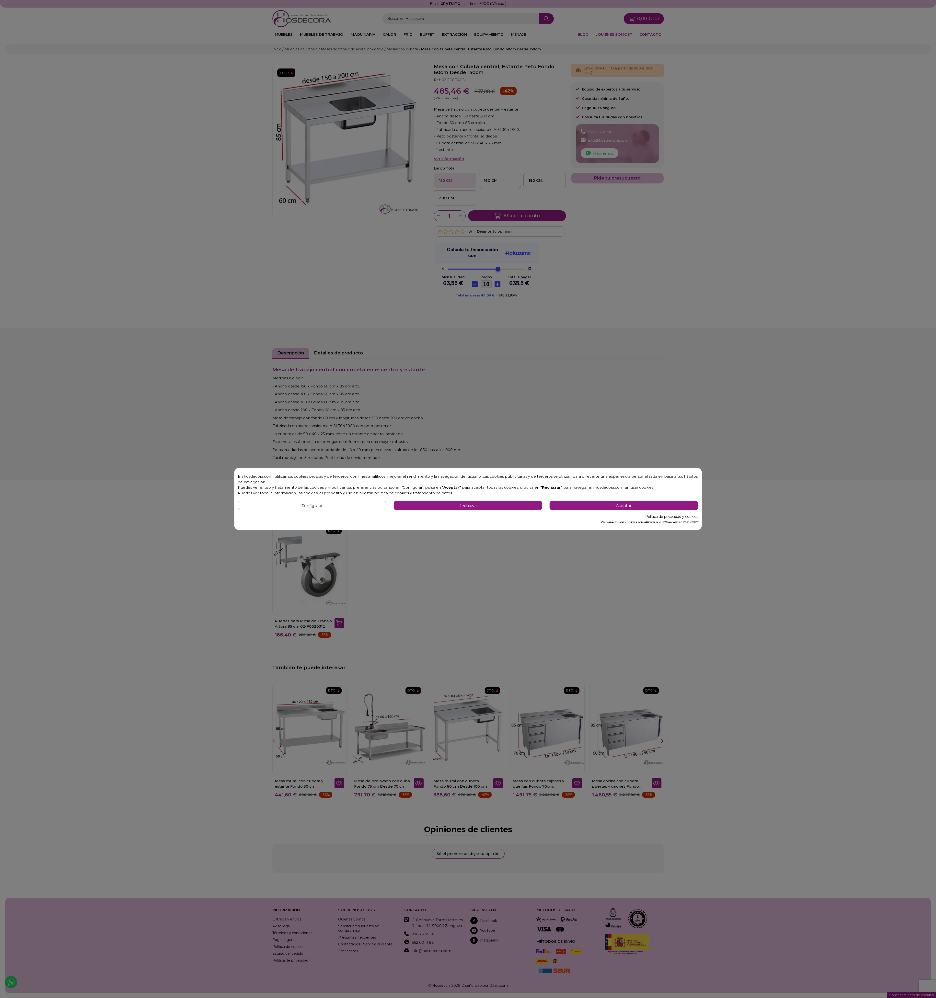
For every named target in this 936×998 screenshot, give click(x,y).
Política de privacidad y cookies (671, 517)
